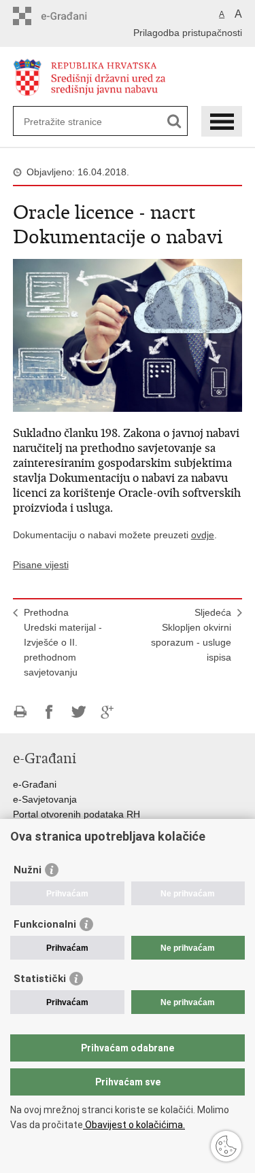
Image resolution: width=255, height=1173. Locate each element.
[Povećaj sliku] (128, 334)
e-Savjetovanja (45, 799)
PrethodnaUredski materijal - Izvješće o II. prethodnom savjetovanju (63, 642)
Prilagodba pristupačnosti (187, 32)
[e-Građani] (71, 16)
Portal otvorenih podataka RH (76, 814)
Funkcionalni (45, 924)
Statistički (40, 979)
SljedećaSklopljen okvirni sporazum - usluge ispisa (191, 635)
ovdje (202, 534)
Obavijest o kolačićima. (134, 1124)
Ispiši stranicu (20, 712)
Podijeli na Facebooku (49, 712)
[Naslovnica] (128, 77)
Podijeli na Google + (108, 712)
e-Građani (34, 784)
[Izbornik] (221, 121)
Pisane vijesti (41, 564)
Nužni (27, 870)
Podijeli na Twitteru (78, 712)
